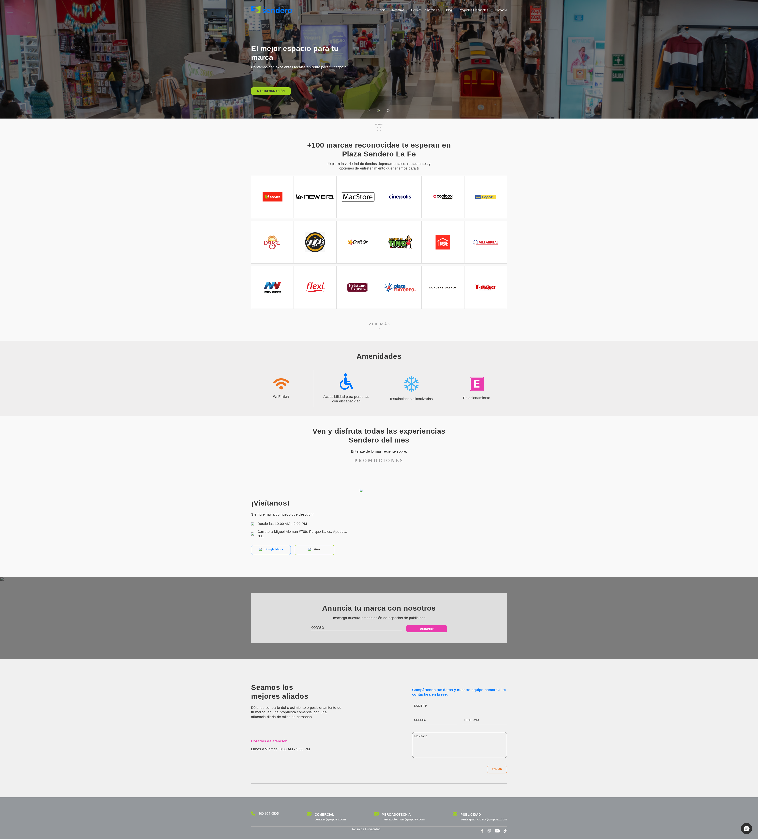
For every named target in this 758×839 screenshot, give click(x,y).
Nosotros (398, 10)
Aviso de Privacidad (366, 829)
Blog (449, 10)
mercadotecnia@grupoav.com (403, 819)
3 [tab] (389, 111)
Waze (317, 549)
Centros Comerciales (425, 10)
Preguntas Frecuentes (473, 10)
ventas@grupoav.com (330, 819)
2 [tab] (379, 111)
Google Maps (273, 549)
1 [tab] (369, 111)
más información (271, 91)
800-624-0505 (268, 813)
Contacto (501, 10)
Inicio (381, 10)
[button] (746, 828)
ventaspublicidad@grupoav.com (484, 819)
